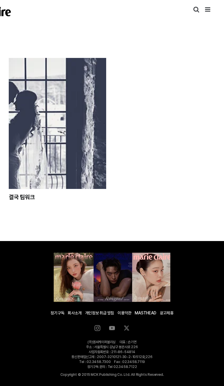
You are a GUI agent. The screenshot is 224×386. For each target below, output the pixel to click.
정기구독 (57, 313)
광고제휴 (167, 313)
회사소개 (74, 313)
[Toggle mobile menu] (208, 9)
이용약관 (124, 313)
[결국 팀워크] (57, 123)
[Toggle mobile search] (196, 9)
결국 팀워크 (21, 197)
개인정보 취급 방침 (99, 313)
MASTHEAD (145, 313)
